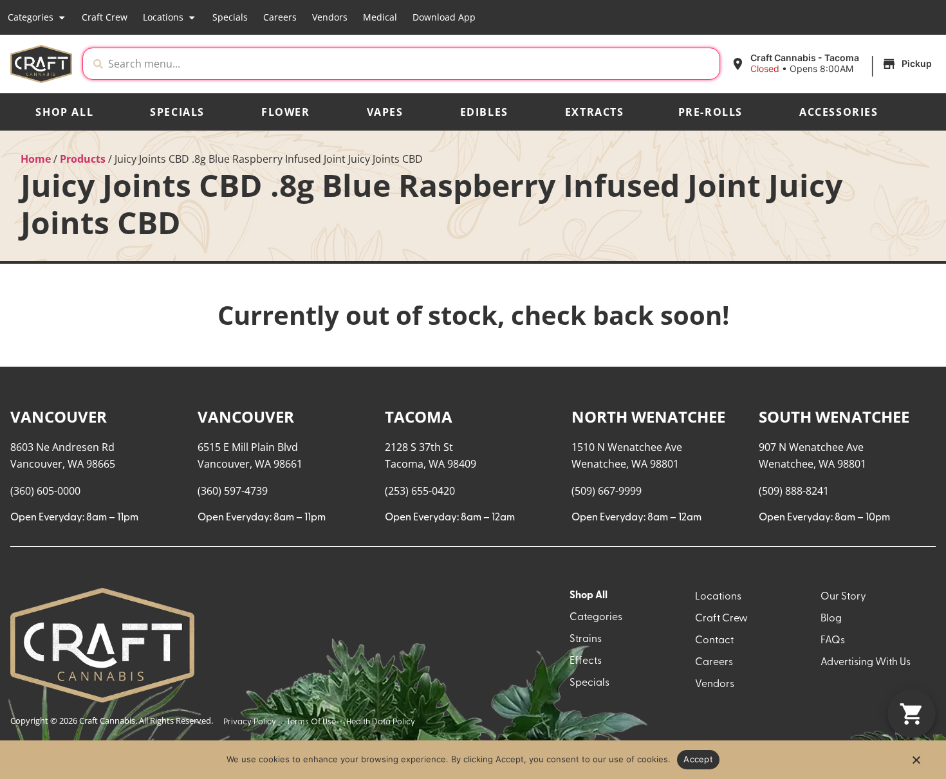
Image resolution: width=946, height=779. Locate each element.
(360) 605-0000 (45, 491)
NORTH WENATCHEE (648, 416)
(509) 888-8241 (794, 491)
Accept (698, 759)
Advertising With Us (866, 662)
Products (83, 159)
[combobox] (411, 63)
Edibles (484, 112)
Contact (714, 641)
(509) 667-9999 (606, 491)
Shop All (64, 112)
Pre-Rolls (710, 112)
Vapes (385, 112)
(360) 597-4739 (233, 491)
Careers (280, 17)
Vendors (330, 17)
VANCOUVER (58, 416)
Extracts (594, 112)
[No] (915, 763)
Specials (230, 17)
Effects (586, 661)
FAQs (833, 641)
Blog (831, 619)
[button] (833, 64)
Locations (163, 17)
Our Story (843, 597)
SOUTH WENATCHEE (834, 416)
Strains (586, 639)
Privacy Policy (249, 722)
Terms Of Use (311, 722)
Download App (444, 17)
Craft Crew (104, 17)
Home (36, 159)
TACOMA (418, 416)
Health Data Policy (380, 722)
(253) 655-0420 (420, 491)
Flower (285, 112)
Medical (380, 17)
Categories (30, 17)
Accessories (838, 112)
